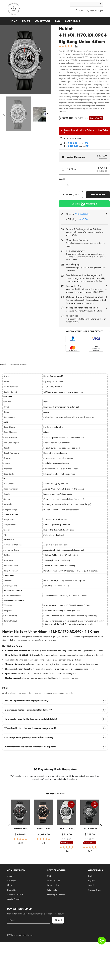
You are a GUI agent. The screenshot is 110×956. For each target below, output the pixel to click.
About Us (11, 876)
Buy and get (76, 143)
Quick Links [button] (95, 870)
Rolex (26, 21)
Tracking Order (94, 890)
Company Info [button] (16, 870)
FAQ (57, 21)
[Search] (101, 4)
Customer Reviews (15, 894)
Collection (42, 21)
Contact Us (11, 890)
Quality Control (13, 899)
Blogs (9, 885)
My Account (91, 10)
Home (13, 21)
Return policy (52, 890)
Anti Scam (11, 880)
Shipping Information (56, 894)
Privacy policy (53, 885)
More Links (72, 21)
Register (91, 880)
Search (91, 885)
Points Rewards (53, 880)
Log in (100, 10)
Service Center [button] (56, 870)
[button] (4, 114)
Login (90, 876)
